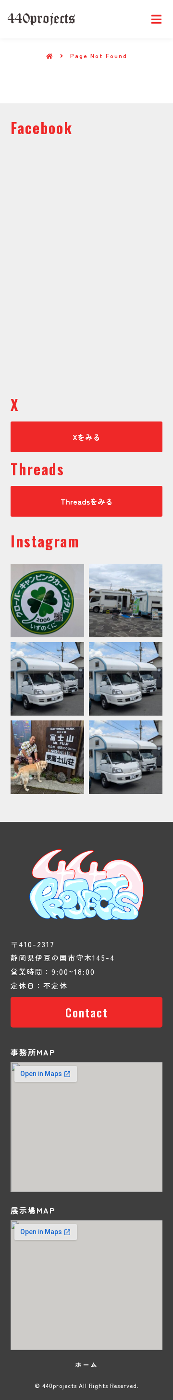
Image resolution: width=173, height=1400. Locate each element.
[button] (87, 436)
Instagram (45, 541)
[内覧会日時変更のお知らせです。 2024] (47, 679)
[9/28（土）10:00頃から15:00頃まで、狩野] (125, 679)
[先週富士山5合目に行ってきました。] (47, 757)
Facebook (42, 127)
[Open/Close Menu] (156, 19)
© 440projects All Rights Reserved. (87, 1385)
